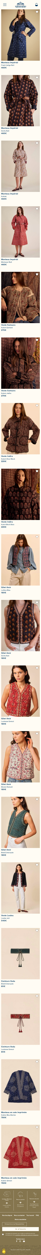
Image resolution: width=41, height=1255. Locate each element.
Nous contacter (19, 1215)
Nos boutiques (7, 1215)
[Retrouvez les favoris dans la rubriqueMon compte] (37, 77)
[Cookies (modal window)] (4, 1251)
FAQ (37, 1215)
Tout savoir (30, 1215)
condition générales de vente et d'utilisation (26, 1235)
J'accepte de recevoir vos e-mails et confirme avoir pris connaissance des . (22, 1234)
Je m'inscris (20, 1229)
